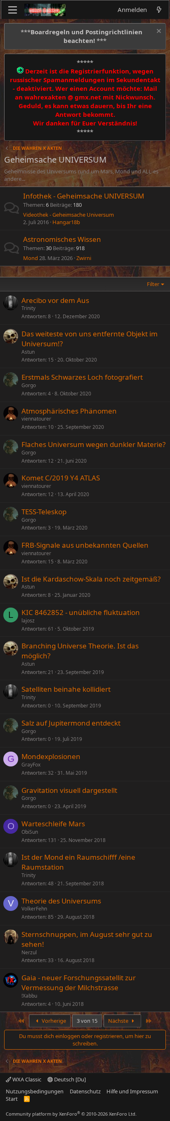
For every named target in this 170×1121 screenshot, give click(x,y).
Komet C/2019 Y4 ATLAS (60, 477)
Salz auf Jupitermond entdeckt (70, 723)
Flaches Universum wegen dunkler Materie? (93, 444)
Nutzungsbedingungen (35, 1091)
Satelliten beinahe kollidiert (66, 689)
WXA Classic (26, 1079)
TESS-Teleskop (43, 511)
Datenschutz (85, 1091)
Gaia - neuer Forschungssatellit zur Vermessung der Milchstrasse (78, 982)
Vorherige (53, 1020)
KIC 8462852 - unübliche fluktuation (80, 612)
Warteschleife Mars (53, 823)
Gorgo (28, 385)
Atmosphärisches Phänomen (69, 411)
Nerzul (29, 952)
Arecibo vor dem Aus (55, 300)
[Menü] (12, 10)
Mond (30, 258)
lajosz (28, 620)
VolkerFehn (34, 908)
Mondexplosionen (50, 756)
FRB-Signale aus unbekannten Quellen (85, 545)
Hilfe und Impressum (132, 1091)
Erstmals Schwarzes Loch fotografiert (82, 377)
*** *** (81, 36)
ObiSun (29, 831)
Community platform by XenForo (71, 1114)
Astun (28, 351)
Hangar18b (66, 222)
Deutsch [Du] (69, 1079)
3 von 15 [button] (87, 1020)
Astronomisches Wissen (62, 239)
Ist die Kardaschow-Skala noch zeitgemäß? (91, 579)
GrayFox (30, 764)
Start (12, 1098)
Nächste (119, 1020)
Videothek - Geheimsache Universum (68, 214)
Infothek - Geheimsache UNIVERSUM (83, 196)
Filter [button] (153, 284)
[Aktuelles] (159, 9)
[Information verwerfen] (157, 32)
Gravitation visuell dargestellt (69, 790)
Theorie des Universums (61, 901)
